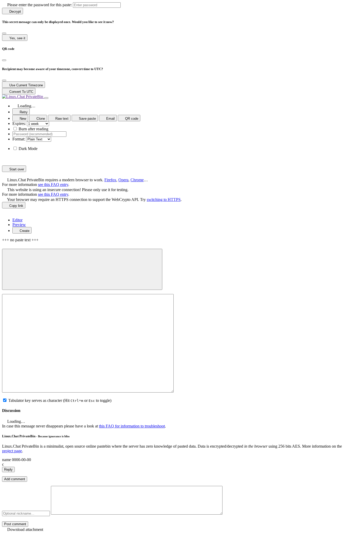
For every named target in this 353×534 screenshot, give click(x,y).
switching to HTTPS (164, 199)
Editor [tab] (17, 220)
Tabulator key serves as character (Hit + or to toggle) (59, 400)
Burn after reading (33, 129)
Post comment (15, 524)
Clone (40, 119)
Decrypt (14, 11)
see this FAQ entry (53, 184)
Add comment (14, 479)
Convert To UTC (20, 92)
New (22, 119)
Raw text (61, 119)
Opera (123, 180)
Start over (16, 169)
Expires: (19, 123)
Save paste (87, 119)
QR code (131, 119)
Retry (23, 112)
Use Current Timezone (25, 85)
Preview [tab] (19, 224)
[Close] (4, 33)
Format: (18, 139)
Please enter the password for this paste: (39, 5)
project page (12, 451)
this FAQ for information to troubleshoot (132, 426)
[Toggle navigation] (46, 98)
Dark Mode (28, 148)
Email (110, 119)
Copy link (15, 206)
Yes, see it (16, 38)
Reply (8, 469)
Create (24, 231)
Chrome (137, 180)
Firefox (110, 180)
